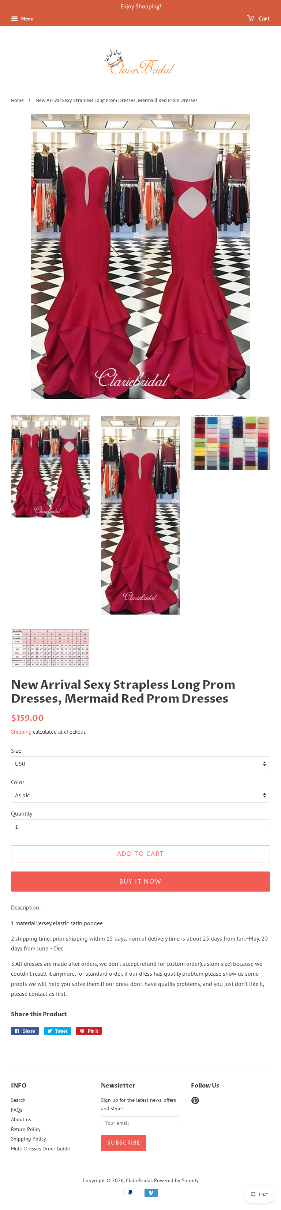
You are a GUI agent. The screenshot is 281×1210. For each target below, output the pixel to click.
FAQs (16, 1110)
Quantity (21, 813)
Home (17, 101)
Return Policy (26, 1129)
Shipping (21, 731)
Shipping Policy (28, 1138)
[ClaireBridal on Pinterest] (195, 1102)
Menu (27, 18)
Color (17, 782)
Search (18, 1100)
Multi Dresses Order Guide (40, 1148)
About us (21, 1119)
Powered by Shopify (176, 1180)
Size (16, 750)
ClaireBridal (139, 1180)
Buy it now (140, 882)
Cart (263, 18)
